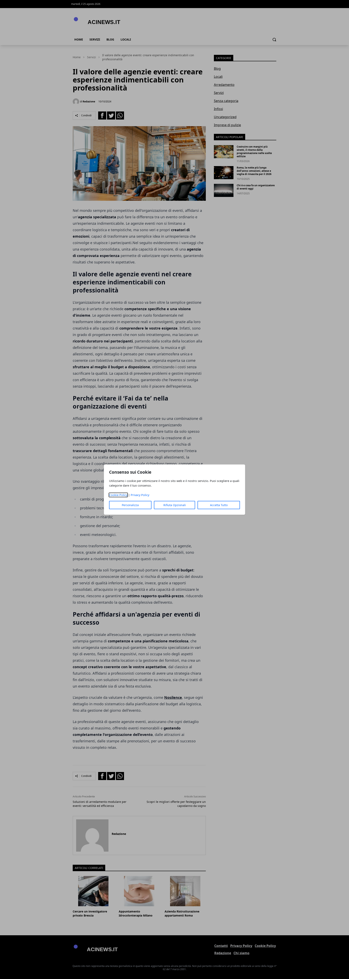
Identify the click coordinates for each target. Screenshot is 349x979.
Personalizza (130, 505)
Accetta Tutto (219, 505)
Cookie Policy (118, 495)
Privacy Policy (140, 495)
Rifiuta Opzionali (174, 505)
